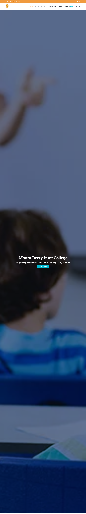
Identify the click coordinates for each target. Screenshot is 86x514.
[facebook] (75, 1)
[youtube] (77, 1)
